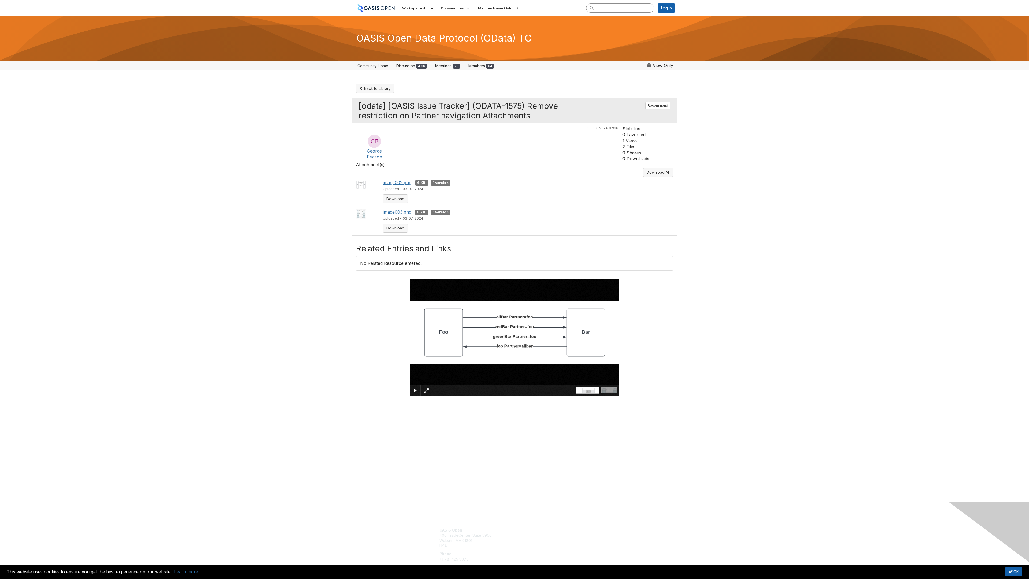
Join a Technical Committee (541, 546)
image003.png (397, 212)
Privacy (600, 535)
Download (395, 198)
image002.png (397, 182)
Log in (666, 8)
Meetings (446, 66)
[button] (455, 8)
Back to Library (377, 88)
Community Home (372, 66)
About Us (602, 530)
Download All (658, 172)
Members (480, 66)
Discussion (410, 66)
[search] (591, 7)
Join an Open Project (535, 538)
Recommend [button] (658, 105)
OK (1015, 571)
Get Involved (528, 530)
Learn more (186, 571)
